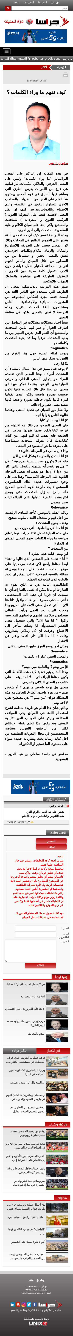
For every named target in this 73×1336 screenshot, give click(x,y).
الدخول (51, 846)
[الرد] (28, 822)
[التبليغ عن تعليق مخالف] (31, 821)
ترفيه (16, 2)
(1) (67, 805)
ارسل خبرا (29, 2)
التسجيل (51, 840)
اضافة (40, 965)
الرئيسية (61, 67)
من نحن (55, 2)
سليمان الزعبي (58, 163)
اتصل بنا (42, 2)
